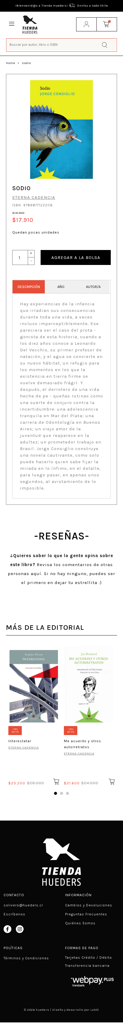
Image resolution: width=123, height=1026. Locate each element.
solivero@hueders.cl (23, 905)
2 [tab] (61, 793)
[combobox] (62, 44)
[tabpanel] (33, 714)
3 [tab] (67, 793)
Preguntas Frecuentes (86, 914)
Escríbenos (14, 914)
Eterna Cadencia (33, 197)
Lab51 (94, 1010)
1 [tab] (55, 793)
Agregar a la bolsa (75, 257)
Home (10, 63)
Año (60, 287)
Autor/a (93, 287)
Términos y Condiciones (26, 958)
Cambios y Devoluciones (88, 905)
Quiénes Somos (80, 923)
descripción (29, 287)
